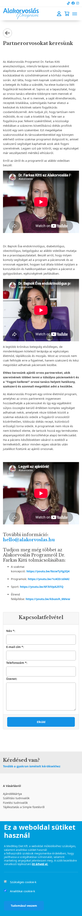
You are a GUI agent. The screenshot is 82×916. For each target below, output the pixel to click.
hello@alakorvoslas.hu (29, 539)
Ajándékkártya (12, 794)
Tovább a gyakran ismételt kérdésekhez (31, 766)
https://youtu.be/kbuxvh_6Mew (48, 599)
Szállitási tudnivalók (16, 798)
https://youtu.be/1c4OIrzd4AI (48, 579)
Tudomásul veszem (24, 905)
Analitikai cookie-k (22, 891)
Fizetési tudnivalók (15, 803)
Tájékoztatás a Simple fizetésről (24, 807)
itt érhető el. (40, 864)
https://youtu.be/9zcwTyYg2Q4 (47, 571)
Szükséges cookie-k (23, 882)
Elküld (41, 722)
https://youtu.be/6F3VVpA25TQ (41, 587)
